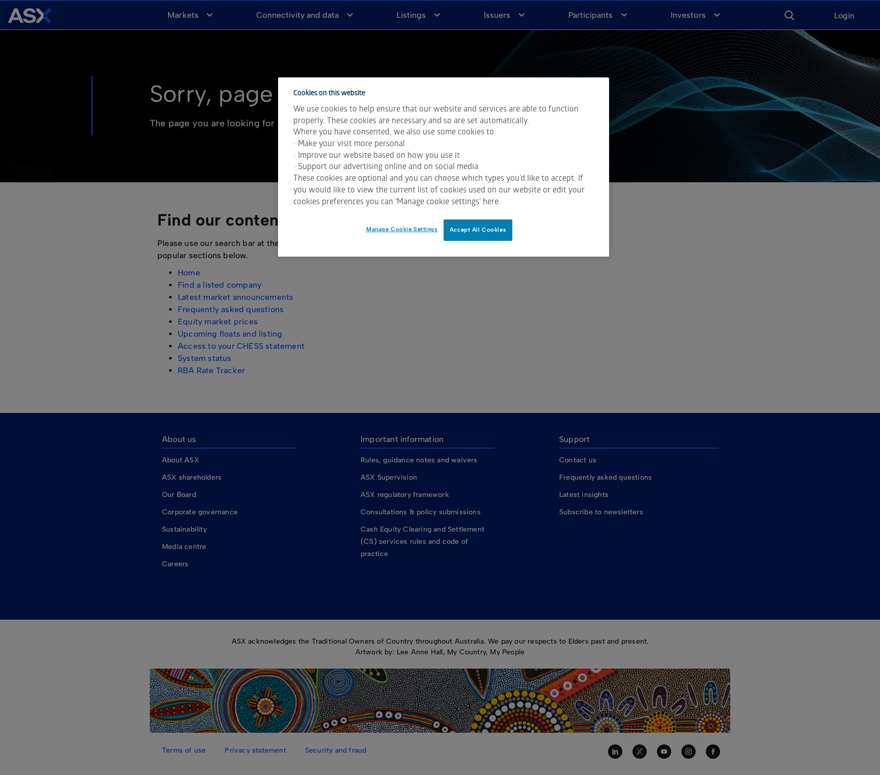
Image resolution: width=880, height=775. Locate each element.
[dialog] (443, 167)
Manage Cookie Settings (402, 229)
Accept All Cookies (478, 229)
